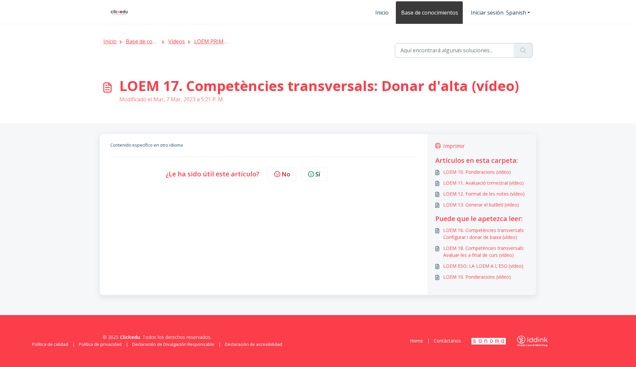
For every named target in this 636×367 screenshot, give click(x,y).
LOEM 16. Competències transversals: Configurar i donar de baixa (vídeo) (483, 233)
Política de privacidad (100, 344)
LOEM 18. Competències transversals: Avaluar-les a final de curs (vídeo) (483, 251)
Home (416, 341)
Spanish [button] (516, 12)
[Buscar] (523, 50)
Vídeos (176, 41)
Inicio (382, 12)
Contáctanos (447, 341)
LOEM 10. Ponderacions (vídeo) (477, 172)
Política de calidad (50, 344)
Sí (317, 174)
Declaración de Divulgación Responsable (173, 344)
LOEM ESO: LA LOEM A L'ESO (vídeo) (483, 266)
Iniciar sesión (487, 12)
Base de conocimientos (429, 12)
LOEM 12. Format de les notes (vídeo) (484, 194)
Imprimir (454, 146)
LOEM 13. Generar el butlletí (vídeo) (481, 205)
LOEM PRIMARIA (214, 41)
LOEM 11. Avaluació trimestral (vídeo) (483, 183)
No (286, 174)
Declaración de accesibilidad (253, 344)
